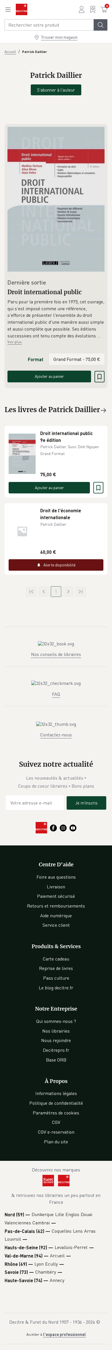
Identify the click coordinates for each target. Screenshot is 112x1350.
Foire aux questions (56, 877)
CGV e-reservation (56, 1132)
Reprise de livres (56, 968)
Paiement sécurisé (56, 896)
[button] (56, 319)
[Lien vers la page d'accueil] (21, 9)
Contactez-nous (56, 735)
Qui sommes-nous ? (56, 1021)
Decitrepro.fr (56, 1050)
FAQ (56, 694)
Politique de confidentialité (56, 1103)
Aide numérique (56, 915)
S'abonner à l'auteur (56, 89)
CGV (56, 1122)
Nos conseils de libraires (56, 654)
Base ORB (56, 1060)
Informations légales (56, 1093)
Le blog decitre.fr (56, 988)
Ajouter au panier (49, 376)
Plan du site (56, 1142)
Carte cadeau (56, 959)
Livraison (56, 887)
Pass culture (56, 978)
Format (35, 359)
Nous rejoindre (56, 1040)
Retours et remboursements (56, 906)
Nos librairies (56, 1031)
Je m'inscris (86, 802)
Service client (56, 925)
